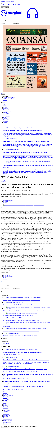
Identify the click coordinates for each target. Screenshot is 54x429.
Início (4, 391)
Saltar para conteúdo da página (7, 1)
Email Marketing (7, 422)
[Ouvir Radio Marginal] (22, 18)
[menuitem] (4, 105)
